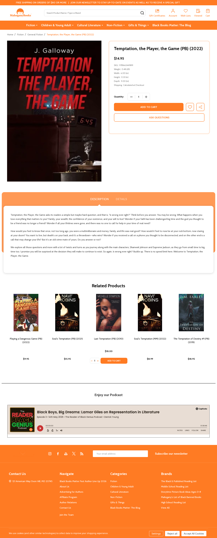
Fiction (30, 25)
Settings (156, 533)
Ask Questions (159, 117)
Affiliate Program (68, 497)
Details (121, 199)
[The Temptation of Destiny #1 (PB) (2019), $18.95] (191, 312)
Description (99, 199)
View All (165, 507)
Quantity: (119, 96)
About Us (64, 486)
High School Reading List (173, 502)
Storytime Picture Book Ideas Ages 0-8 (181, 491)
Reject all (172, 533)
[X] (74, 453)
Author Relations (68, 502)
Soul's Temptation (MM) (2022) (150, 338)
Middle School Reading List (174, 486)
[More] (36, 25)
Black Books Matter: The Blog (171, 25)
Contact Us (65, 507)
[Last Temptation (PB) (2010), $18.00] (108, 312)
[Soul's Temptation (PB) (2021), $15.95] (67, 312)
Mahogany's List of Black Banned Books (181, 497)
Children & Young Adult (56, 25)
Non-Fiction (114, 25)
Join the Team (67, 514)
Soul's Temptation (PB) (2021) (67, 338)
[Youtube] (66, 453)
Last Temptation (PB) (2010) (108, 338)
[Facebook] (58, 453)
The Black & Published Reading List (178, 481)
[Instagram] (50, 453)
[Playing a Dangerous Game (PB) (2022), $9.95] (26, 312)
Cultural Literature (89, 25)
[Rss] (82, 453)
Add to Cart (148, 107)
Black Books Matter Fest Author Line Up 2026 (83, 481)
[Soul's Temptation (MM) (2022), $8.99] (150, 312)
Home (10, 34)
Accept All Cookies (194, 533)
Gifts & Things (137, 25)
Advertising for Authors (71, 491)
